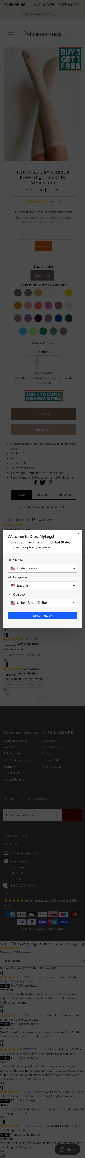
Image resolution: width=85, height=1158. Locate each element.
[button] (42, 568)
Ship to (18, 560)
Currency (19, 595)
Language (20, 577)
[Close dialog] (78, 533)
